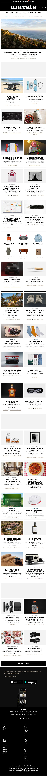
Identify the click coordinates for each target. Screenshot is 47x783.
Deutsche (26, 742)
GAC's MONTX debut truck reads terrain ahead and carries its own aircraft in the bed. (12, 283)
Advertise (5, 751)
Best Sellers (25, 729)
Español (25, 740)
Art (14, 184)
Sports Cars (13, 368)
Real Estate (25, 50)
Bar (14, 446)
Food (36, 477)
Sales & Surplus (25, 733)
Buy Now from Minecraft (34, 165)
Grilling (36, 646)
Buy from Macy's (12, 349)
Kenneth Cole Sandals (12, 342)
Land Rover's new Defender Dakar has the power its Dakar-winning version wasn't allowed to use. (12, 575)
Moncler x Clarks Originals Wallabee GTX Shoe (35, 311)
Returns (5, 745)
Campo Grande (14, 646)
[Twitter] (18, 718)
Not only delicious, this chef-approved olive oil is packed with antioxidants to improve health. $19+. (34, 544)
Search (39, 7)
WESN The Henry (35, 280)
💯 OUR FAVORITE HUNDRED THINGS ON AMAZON (31, 16)
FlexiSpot (14, 477)
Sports (36, 215)
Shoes (36, 308)
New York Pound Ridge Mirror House (12, 311)
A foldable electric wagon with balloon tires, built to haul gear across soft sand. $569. (12, 101)
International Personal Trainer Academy (12, 216)
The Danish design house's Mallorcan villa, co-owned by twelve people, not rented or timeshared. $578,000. (12, 544)
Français (25, 741)
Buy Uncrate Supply (38, 654)
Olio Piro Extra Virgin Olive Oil (35, 540)
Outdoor (14, 94)
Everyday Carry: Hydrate (35, 96)
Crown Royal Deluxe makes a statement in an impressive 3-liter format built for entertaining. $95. (12, 406)
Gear (7, 13)
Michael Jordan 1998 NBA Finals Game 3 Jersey (12, 187)
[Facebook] (23, 718)
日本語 (25, 743)
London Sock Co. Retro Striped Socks (34, 342)
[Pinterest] (29, 718)
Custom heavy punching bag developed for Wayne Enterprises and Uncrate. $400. (35, 221)
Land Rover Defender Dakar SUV (12, 571)
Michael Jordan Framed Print (35, 187)
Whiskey (13, 399)
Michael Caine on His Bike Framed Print (35, 449)
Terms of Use (25, 752)
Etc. (4, 730)
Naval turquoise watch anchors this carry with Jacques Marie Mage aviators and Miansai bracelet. (35, 99)
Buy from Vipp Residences (15, 547)
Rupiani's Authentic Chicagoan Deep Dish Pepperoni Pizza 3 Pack (35, 481)
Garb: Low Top (34, 370)
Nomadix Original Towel (12, 127)
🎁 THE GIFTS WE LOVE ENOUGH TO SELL (14, 16)
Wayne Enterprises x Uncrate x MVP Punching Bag (34, 218)
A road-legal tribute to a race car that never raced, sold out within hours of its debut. (12, 372)
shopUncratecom (24, 1)
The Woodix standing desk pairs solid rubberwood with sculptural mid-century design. (12, 484)
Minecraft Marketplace (35, 158)
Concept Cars (13, 277)
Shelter (26, 13)
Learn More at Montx (15, 287)
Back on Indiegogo (15, 105)
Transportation (36, 567)
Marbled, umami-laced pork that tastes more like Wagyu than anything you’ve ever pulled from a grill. (12, 651)
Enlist (4, 753)
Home (11, 446)
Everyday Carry (36, 94)
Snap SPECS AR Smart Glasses (34, 401)
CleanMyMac (12, 510)
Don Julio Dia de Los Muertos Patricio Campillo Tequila (34, 618)
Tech (20, 13)
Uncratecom (16, 1)
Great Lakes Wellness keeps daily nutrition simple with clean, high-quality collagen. (34, 129)
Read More (14, 58)
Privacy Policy (25, 754)
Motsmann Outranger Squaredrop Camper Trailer (35, 571)
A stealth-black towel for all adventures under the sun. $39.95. (12, 129)
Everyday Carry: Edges (12, 617)
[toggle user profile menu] (42, 7)
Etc (39, 13)
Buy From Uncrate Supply (38, 195)
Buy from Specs (38, 408)
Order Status (4, 741)
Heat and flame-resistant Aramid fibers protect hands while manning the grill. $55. (34, 650)
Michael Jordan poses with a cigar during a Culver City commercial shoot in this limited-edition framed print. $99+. (35, 191)
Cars (16, 13)
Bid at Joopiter (15, 195)
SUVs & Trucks (13, 567)
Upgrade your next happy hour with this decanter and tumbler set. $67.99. (12, 452)
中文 (24, 745)
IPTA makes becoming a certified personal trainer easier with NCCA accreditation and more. (12, 223)
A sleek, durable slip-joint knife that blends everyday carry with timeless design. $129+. (34, 282)
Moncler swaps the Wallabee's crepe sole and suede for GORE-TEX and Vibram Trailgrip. (35, 315)
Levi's (37, 368)
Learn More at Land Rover (15, 578)
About (4, 750)
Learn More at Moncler (38, 319)
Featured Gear (12, 156)
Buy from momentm (12, 165)
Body (35, 13)
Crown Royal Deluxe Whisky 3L (12, 402)
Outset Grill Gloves (34, 648)
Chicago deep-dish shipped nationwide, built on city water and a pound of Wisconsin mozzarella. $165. (34, 486)
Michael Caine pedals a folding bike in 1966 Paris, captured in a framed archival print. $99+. (34, 453)
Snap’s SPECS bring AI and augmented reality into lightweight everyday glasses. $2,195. (34, 404)
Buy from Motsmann (38, 578)
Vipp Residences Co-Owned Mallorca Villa (12, 540)
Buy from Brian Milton (15, 319)
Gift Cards (25, 735)
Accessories (14, 125)
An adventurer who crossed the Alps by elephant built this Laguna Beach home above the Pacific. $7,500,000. (23, 55)
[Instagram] (26, 718)
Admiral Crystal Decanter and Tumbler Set (12, 449)
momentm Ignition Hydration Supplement (12, 159)
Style (12, 13)
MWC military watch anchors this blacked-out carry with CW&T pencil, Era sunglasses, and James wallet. (12, 620)
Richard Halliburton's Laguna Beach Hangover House (23, 52)
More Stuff (23, 663)
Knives (36, 277)
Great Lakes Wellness (37, 125)
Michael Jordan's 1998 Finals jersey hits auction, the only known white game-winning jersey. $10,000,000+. (12, 191)
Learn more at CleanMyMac (12, 517)
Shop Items (34, 103)
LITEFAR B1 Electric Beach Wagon (12, 97)
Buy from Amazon (15, 488)
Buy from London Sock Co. (35, 349)
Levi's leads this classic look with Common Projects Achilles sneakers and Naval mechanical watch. (35, 373)
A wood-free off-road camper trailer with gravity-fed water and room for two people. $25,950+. (35, 575)
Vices (31, 13)
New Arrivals (25, 727)
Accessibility (26, 756)
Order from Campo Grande (15, 655)
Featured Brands (26, 731)
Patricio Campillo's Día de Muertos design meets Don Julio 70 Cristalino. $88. (35, 621)
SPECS (37, 399)
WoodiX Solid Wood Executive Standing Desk (12, 480)
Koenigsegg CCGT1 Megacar (12, 370)
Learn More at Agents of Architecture (27, 58)
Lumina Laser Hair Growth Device (34, 511)
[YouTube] (20, 718)
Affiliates (5, 752)
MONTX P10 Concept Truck (12, 280)
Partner (29, 125)
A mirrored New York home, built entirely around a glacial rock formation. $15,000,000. (12, 315)
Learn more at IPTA (15, 227)
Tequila (36, 615)
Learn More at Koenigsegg (15, 375)
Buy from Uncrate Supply (15, 132)
